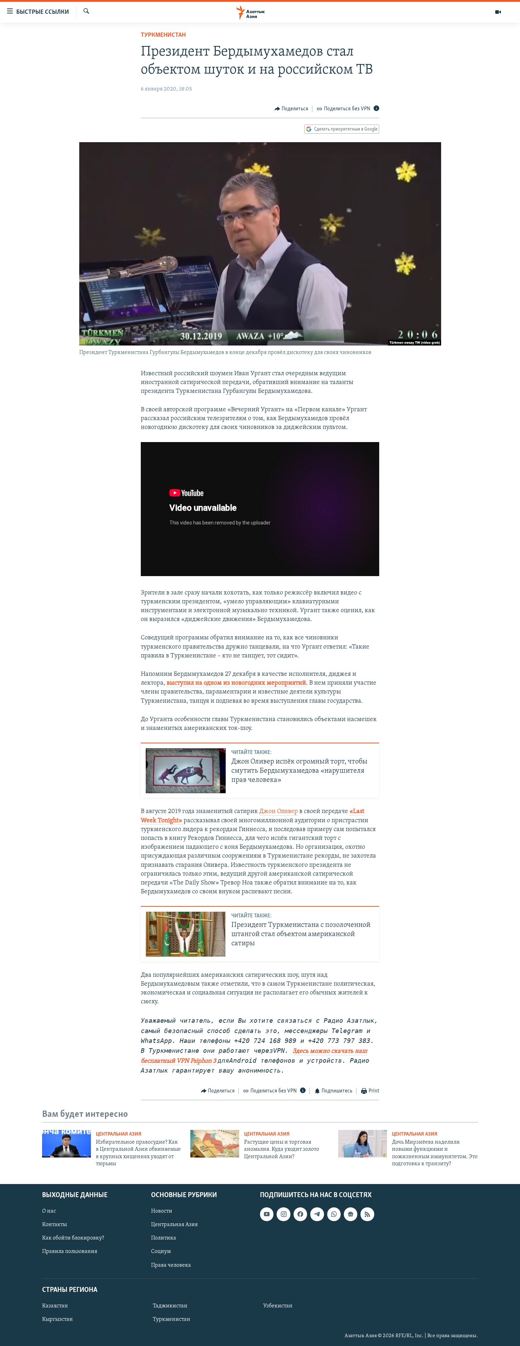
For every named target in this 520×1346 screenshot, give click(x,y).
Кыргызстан (57, 1319)
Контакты (54, 1225)
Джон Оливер (278, 811)
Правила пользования (69, 1251)
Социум (161, 1251)
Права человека (171, 1265)
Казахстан (55, 1306)
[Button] (291, 109)
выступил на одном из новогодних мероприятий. (237, 683)
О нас (49, 1211)
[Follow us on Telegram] (317, 1214)
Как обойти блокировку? (73, 1238)
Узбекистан (278, 1306)
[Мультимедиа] (498, 12)
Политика (163, 1238)
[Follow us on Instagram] (283, 1214)
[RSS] (367, 1214)
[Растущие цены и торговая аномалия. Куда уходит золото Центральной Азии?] (214, 1144)
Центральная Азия (118, 1134)
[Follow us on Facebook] (300, 1214)
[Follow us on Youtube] (266, 1214)
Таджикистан (170, 1306)
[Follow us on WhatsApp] (334, 1214)
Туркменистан (163, 35)
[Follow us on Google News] (350, 1214)
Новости (161, 1211)
